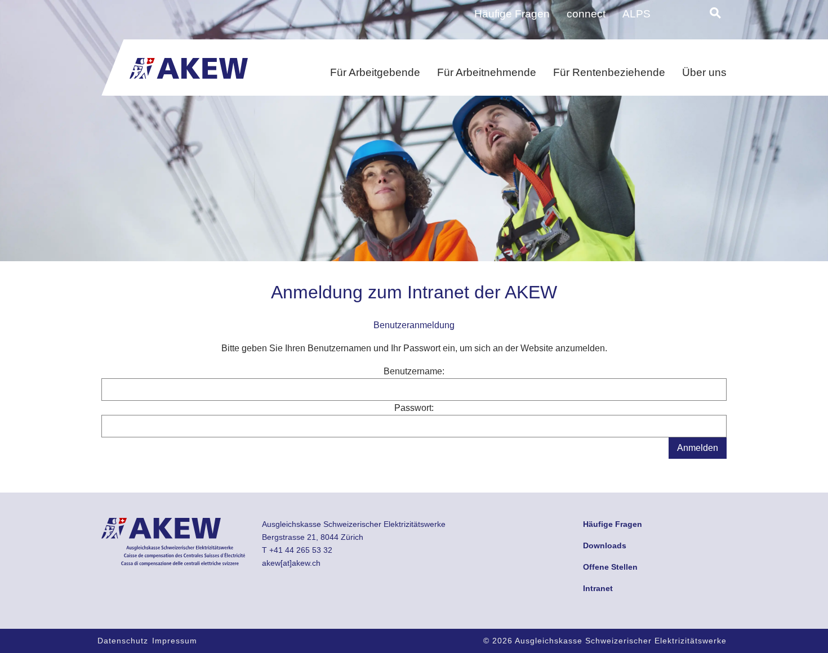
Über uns (704, 72)
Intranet (598, 588)
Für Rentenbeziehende (609, 72)
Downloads (604, 545)
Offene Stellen (610, 566)
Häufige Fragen (512, 14)
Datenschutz (122, 640)
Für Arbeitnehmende (486, 72)
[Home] (189, 65)
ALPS (636, 14)
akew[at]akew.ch (291, 562)
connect (586, 14)
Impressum (174, 640)
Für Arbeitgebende (375, 72)
